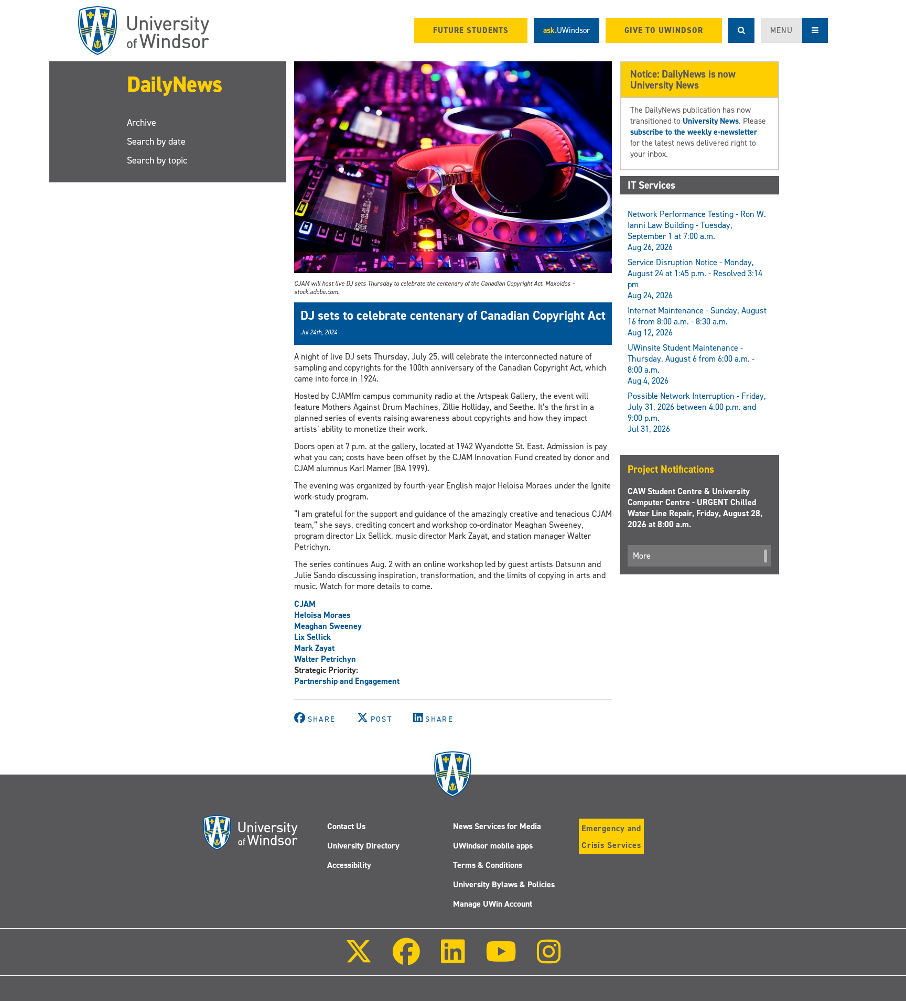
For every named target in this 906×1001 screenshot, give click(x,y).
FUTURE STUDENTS (471, 30)
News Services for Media (497, 826)
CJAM (305, 604)
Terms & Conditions (487, 865)
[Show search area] (741, 30)
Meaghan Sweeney (328, 626)
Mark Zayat (314, 648)
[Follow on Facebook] (406, 958)
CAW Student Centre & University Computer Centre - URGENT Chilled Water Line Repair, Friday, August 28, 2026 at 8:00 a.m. (695, 508)
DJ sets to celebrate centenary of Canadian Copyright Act (453, 315)
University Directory (363, 845)
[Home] (143, 30)
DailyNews (174, 84)
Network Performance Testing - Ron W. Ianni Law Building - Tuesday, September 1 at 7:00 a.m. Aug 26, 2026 (697, 231)
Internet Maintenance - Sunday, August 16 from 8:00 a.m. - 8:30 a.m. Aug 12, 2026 (697, 321)
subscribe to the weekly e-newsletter (693, 131)
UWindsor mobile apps (493, 845)
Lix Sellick (312, 637)
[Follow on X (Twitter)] (359, 958)
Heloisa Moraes (322, 615)
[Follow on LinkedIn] (452, 958)
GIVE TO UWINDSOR (663, 30)
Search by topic (157, 160)
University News (711, 120)
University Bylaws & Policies (504, 884)
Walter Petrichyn (325, 659)
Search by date (156, 141)
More (642, 555)
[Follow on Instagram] (548, 958)
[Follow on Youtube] (501, 958)
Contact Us (346, 826)
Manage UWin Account (492, 903)
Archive (141, 122)
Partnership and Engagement (347, 681)
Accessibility (349, 865)
